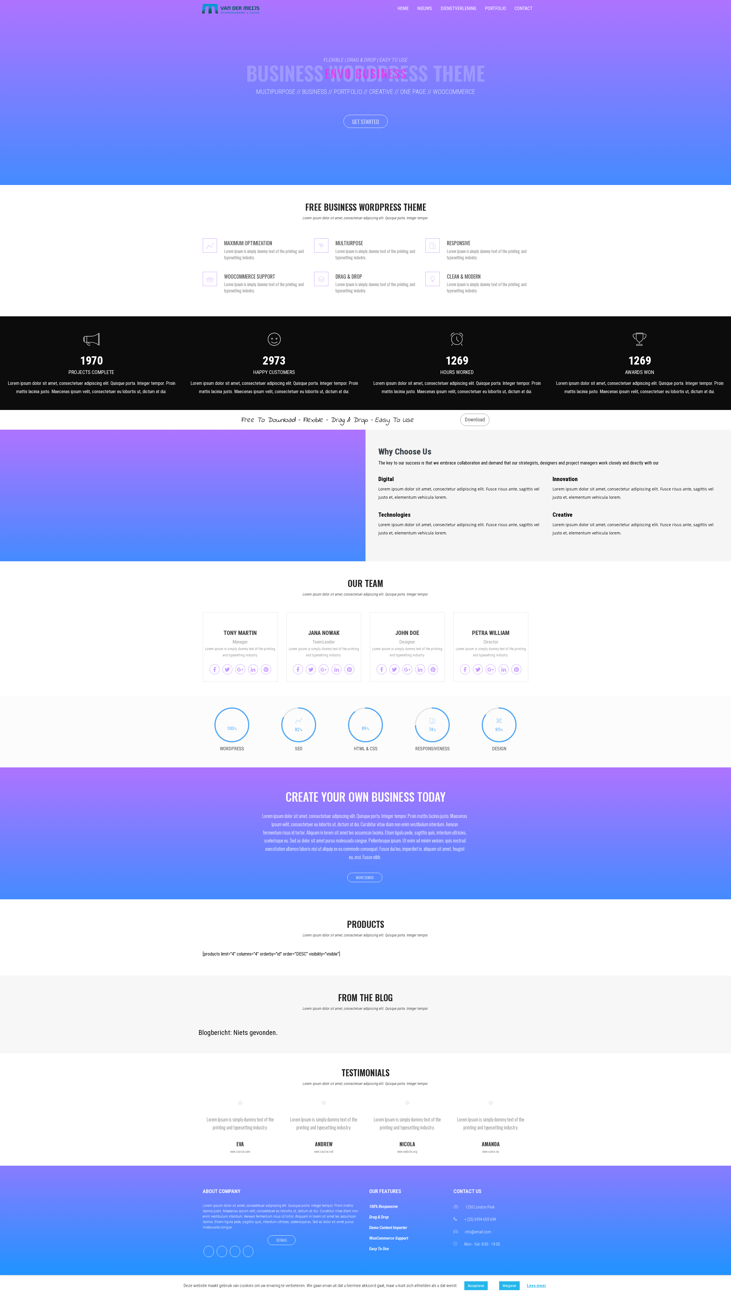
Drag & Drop (379, 1217)
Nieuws (424, 8)
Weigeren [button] (509, 1286)
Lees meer (536, 1285)
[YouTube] (248, 1251)
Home (403, 8)
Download (475, 420)
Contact (524, 8)
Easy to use (379, 1248)
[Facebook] (209, 1251)
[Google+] (235, 1251)
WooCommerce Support (388, 1238)
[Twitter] (222, 1251)
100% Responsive (383, 1206)
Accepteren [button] (476, 1286)
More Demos (364, 877)
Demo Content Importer (388, 1227)
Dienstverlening (458, 8)
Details (281, 1240)
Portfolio (495, 8)
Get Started (365, 121)
